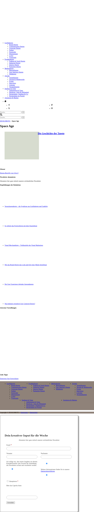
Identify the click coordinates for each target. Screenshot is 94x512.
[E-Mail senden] (52, 108)
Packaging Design (15, 67)
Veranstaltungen (14, 87)
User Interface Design (16, 72)
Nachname (44, 453)
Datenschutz (33, 412)
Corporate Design (15, 48)
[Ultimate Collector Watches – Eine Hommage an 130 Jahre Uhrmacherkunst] (49, 320)
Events (11, 81)
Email (9, 445)
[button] (1, 115)
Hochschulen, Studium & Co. (18, 94)
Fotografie (12, 52)
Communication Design (16, 46)
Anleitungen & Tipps (16, 90)
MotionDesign (13, 70)
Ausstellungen (13, 78)
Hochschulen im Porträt (17, 96)
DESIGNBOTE (5, 121)
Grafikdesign (9, 43)
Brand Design (13, 45)
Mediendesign (9, 68)
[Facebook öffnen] (52, 105)
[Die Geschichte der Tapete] (22, 159)
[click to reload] (17, 491)
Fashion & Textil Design (17, 61)
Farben (11, 50)
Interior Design (14, 65)
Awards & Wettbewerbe (17, 79)
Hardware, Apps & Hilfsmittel (19, 92)
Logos (11, 56)
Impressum (24, 412)
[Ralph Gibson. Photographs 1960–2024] (49, 362)
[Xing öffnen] (9, 105)
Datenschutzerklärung (48, 471)
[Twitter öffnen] (9, 108)
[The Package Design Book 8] (49, 341)
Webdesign (12, 74)
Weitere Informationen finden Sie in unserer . (55, 470)
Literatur (12, 85)
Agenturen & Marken (11, 98)
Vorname (9, 453)
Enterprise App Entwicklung (9, 379)
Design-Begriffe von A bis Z (9, 173)
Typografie (12, 57)
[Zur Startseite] (37, 38)
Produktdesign (9, 59)
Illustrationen (13, 54)
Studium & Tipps (10, 89)
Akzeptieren (13, 481)
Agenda (7, 76)
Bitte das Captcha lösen (13, 485)
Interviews (12, 83)
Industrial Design (14, 63)
